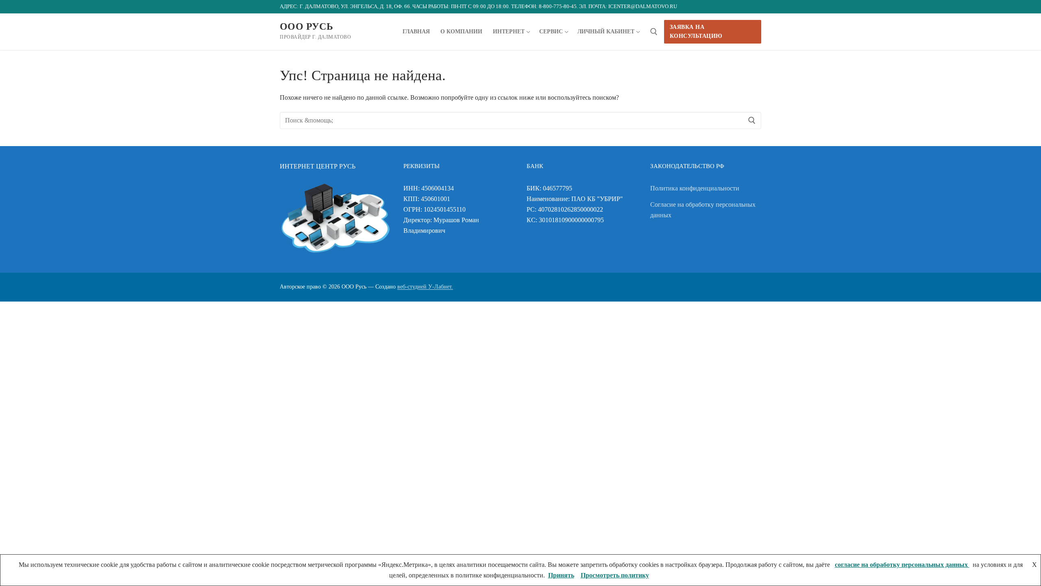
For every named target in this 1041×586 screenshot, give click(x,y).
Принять (561, 575)
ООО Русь (306, 26)
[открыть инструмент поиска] (654, 31)
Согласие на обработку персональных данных (703, 210)
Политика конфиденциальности (694, 188)
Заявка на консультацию (696, 31)
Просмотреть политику (615, 575)
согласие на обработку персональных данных (902, 564)
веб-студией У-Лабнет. (425, 287)
